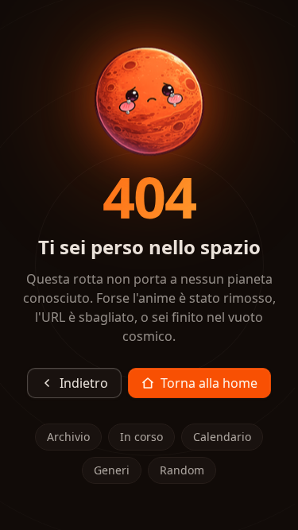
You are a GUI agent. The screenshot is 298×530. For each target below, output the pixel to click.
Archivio (68, 436)
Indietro (84, 383)
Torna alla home (209, 383)
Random (182, 470)
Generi (112, 470)
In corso (141, 436)
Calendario (222, 436)
